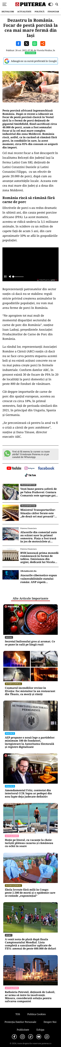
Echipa (40, 1029)
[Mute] (9, 277)
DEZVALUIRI (8, 11)
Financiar (53, 11)
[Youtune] (38, 1036)
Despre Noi (50, 1021)
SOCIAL (9, 637)
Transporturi (28, 485)
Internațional (13, 684)
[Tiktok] (30, 1036)
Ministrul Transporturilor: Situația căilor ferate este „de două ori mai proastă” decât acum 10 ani (37, 513)
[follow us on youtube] (14, 468)
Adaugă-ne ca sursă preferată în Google (34, 61)
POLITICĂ (39, 11)
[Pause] (5, 277)
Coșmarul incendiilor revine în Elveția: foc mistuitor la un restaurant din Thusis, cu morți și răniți (30, 691)
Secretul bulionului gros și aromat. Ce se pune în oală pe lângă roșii (30, 643)
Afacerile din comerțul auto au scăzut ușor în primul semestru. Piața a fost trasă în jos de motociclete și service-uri (38, 537)
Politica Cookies (36, 1014)
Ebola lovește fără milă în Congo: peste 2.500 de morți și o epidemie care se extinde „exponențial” (30, 892)
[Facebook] (14, 1036)
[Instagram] (22, 1036)
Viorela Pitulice (44, 50)
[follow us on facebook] (46, 468)
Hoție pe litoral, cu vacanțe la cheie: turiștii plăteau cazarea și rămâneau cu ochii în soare (29, 843)
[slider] (18, 277)
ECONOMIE (30, 53)
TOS (17, 1014)
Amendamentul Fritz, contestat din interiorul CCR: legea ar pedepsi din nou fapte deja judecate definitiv (28, 793)
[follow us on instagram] (29, 468)
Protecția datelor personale (20, 1021)
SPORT (9, 935)
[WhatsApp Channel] (46, 1036)
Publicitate (23, 1029)
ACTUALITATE (24, 11)
